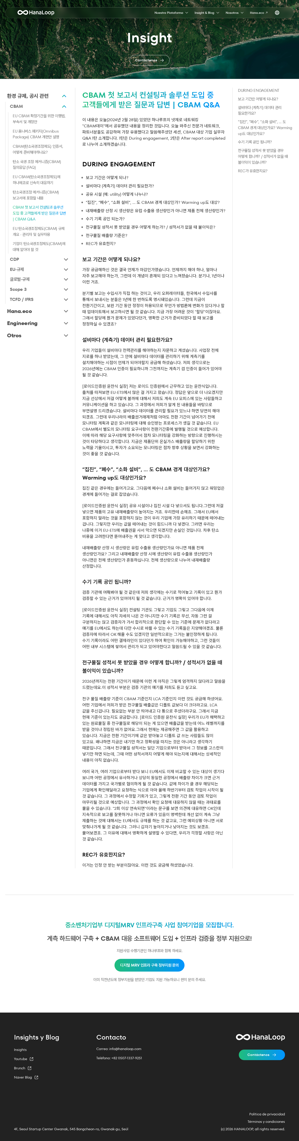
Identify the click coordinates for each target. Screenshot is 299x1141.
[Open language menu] (277, 12)
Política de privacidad (267, 1114)
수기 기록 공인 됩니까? (255, 142)
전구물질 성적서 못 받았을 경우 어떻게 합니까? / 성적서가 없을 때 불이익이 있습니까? (263, 156)
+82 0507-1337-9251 (126, 1058)
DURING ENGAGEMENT (258, 90)
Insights (20, 1049)
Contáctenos (258, 1054)
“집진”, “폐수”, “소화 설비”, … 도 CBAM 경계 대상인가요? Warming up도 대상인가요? (265, 127)
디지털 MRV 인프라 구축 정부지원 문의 (149, 965)
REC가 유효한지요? (252, 171)
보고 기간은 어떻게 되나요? (258, 99)
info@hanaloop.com (125, 1048)
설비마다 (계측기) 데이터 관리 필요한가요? (259, 110)
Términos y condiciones (266, 1121)
